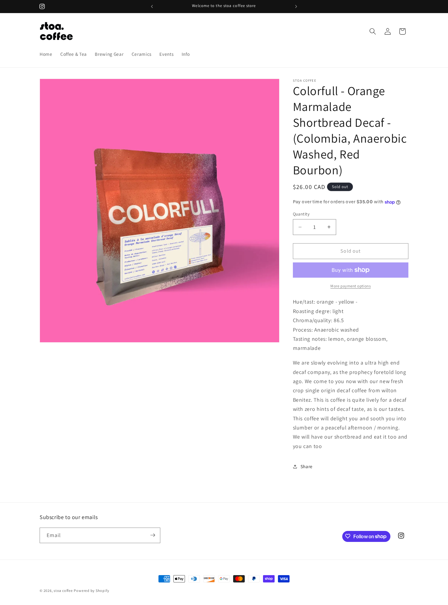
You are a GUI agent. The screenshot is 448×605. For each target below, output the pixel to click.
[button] (372, 31)
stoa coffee (63, 590)
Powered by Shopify (91, 590)
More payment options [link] (350, 286)
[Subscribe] (152, 535)
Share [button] (306, 466)
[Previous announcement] (152, 6)
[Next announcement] (296, 6)
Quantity (301, 214)
